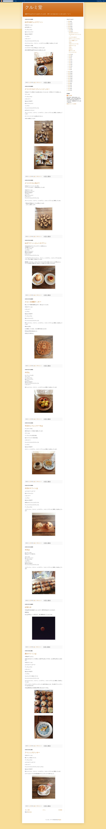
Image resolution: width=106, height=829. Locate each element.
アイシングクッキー (32, 752)
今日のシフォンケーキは (34, 426)
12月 (70, 29)
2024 (69, 24)
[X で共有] (47, 82)
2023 (69, 26)
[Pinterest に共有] (50, 82)
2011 (69, 88)
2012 (69, 86)
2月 (70, 67)
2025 (69, 23)
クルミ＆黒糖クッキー (33, 302)
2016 (69, 80)
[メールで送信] (44, 82)
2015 (69, 81)
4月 (70, 64)
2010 (69, 90)
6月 (70, 61)
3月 (70, 66)
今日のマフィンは (31, 488)
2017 (69, 78)
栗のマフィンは (30, 654)
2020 (69, 73)
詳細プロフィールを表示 (71, 103)
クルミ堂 (33, 7)
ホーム (44, 809)
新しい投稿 (27, 809)
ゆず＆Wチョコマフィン (34, 22)
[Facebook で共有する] (48, 82)
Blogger (59, 819)
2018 (69, 76)
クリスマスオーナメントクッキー (37, 89)
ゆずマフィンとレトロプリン (35, 243)
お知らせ (28, 607)
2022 (69, 28)
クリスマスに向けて (32, 183)
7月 (70, 59)
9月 (70, 56)
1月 (70, 69)
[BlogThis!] (46, 82)
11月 (70, 31)
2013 (69, 85)
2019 (69, 75)
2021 (69, 71)
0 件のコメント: (39, 82)
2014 (69, 83)
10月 (70, 54)
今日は (27, 550)
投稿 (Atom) (29, 812)
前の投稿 (60, 809)
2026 (69, 21)
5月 (70, 62)
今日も (27, 372)
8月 (70, 57)
